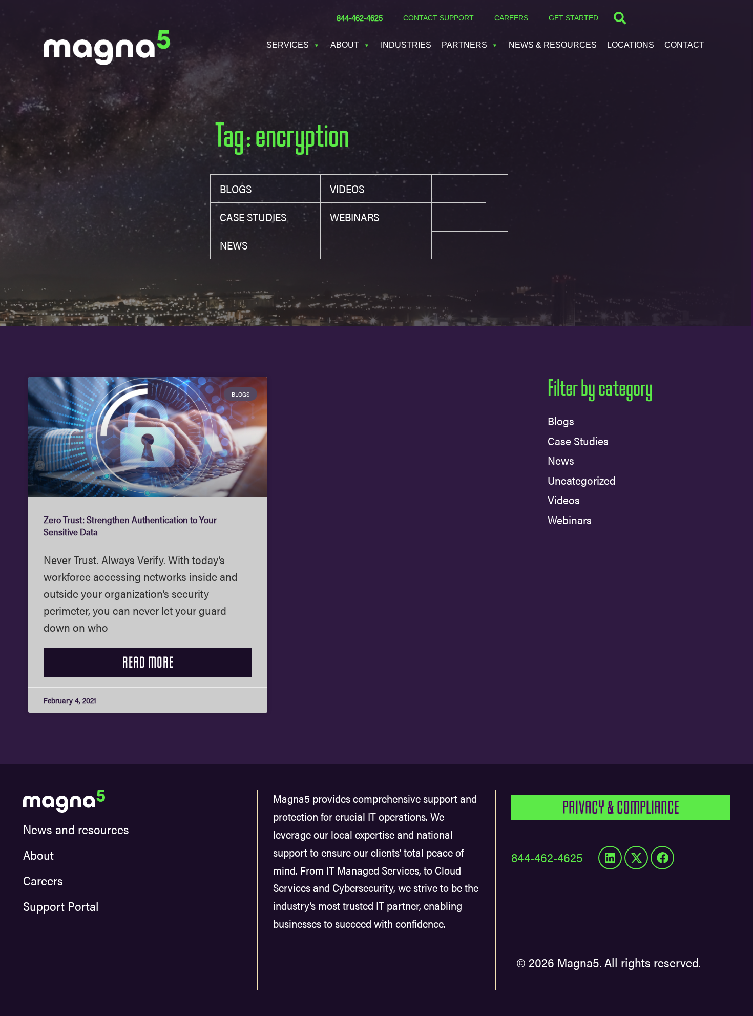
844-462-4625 (360, 18)
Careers (511, 18)
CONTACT (684, 44)
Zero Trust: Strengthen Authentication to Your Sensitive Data (130, 525)
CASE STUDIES (253, 216)
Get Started (573, 18)
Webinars (570, 519)
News (233, 245)
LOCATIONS (630, 44)
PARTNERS (464, 44)
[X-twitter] (636, 857)
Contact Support (438, 18)
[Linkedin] (610, 857)
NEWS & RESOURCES (553, 44)
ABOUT (344, 44)
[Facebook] (662, 857)
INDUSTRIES (406, 44)
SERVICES (287, 44)
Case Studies (578, 440)
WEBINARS (354, 216)
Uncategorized (582, 480)
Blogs (236, 188)
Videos (347, 188)
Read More (148, 662)
